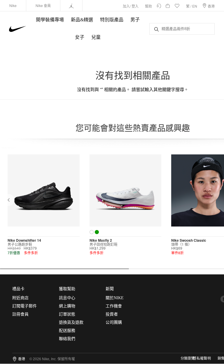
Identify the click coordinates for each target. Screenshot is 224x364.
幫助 (148, 6)
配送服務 (67, 330)
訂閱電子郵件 (24, 306)
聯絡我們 (67, 339)
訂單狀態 (67, 314)
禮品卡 (18, 289)
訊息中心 (67, 298)
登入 (135, 6)
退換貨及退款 (71, 322)
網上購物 (67, 306)
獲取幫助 (67, 289)
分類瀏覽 (188, 358)
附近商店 (20, 298)
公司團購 (114, 322)
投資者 (112, 314)
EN (194, 6)
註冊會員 (20, 314)
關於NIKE (115, 298)
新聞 (110, 289)
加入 (126, 6)
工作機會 (114, 306)
